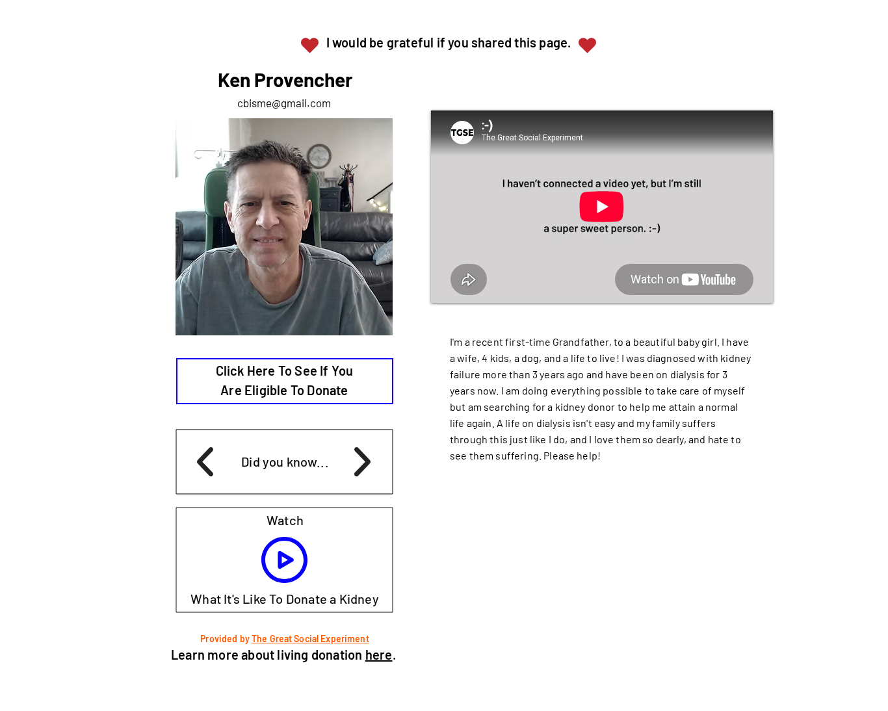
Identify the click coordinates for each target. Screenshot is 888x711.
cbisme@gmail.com (284, 102)
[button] (285, 561)
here (379, 654)
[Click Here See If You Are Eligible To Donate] (284, 381)
